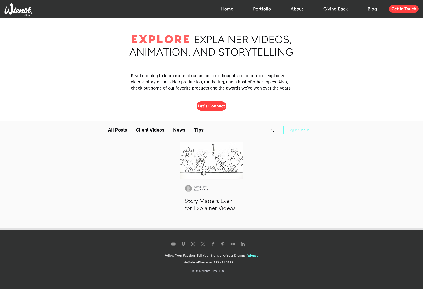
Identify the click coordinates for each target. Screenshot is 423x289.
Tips (199, 130)
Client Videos (150, 130)
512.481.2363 (223, 262)
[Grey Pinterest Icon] (223, 244)
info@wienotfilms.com (197, 262)
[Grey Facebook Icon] (213, 244)
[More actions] (237, 188)
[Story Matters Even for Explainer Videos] (211, 160)
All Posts (117, 130)
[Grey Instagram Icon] (193, 244)
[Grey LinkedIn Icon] (242, 244)
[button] (272, 130)
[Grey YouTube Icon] (173, 244)
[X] (203, 244)
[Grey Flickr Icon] (233, 244)
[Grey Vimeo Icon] (183, 244)
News (179, 130)
